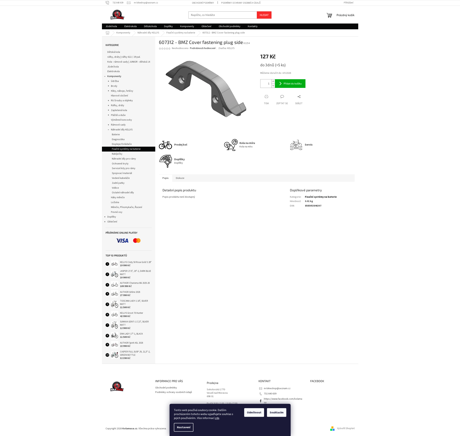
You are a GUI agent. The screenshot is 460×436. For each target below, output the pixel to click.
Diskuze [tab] (180, 178)
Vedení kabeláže (121, 178)
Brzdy (114, 86)
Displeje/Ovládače (122, 144)
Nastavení (183, 427)
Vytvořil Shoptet (346, 428)
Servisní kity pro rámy (123, 168)
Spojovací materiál (122, 173)
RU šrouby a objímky (122, 100)
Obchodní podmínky (203, 3)
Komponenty (114, 76)
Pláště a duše (118, 115)
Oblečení (112, 222)
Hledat (264, 14)
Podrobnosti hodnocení (202, 48)
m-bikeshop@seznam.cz (277, 388)
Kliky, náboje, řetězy (122, 91)
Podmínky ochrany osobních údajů (241, 3)
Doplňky (111, 217)
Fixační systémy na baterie (126, 149)
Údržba (115, 81)
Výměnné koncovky (121, 120)
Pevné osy (116, 212)
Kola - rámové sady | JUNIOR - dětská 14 (128, 62)
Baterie (116, 134)
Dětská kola (113, 52)
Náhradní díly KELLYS (122, 129)
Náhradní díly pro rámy (124, 159)
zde (217, 418)
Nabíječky (117, 154)
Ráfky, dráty (117, 105)
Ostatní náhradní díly (123, 192)
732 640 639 (270, 393)
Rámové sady (118, 125)
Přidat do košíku (293, 83)
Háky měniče (118, 197)
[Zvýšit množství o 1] (273, 81)
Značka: (226, 48)
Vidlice (115, 188)
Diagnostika (118, 139)
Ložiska (115, 202)
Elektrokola (113, 71)
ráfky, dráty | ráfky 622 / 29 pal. (123, 57)
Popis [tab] (165, 178)
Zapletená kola (119, 110)
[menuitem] (111, 26)
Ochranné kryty (120, 163)
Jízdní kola (113, 67)
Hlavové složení (119, 95)
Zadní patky (118, 183)
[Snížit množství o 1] (273, 86)
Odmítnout (254, 412)
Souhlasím (277, 412)
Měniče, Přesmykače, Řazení (126, 207)
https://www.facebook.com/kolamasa (283, 400)
